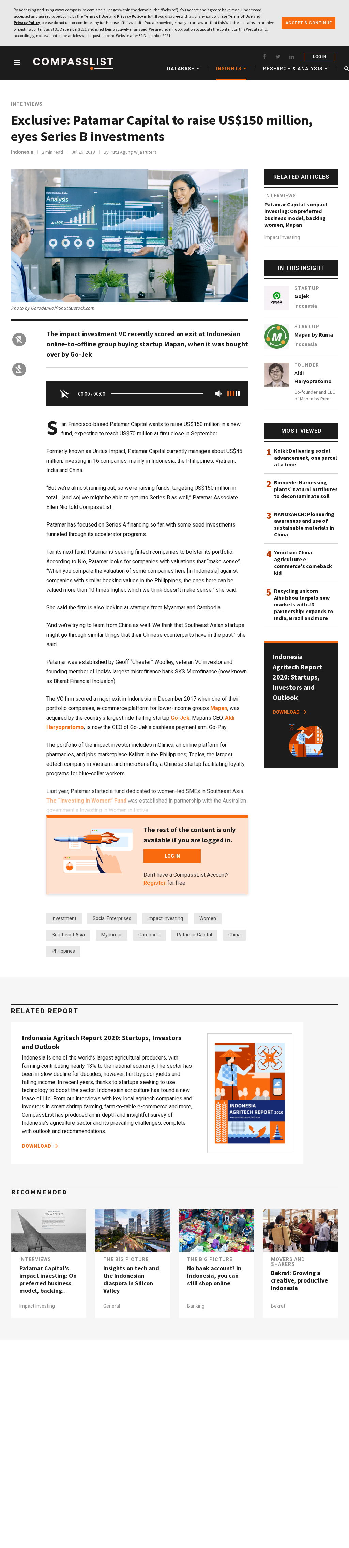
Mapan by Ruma (313, 334)
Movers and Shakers (288, 1262)
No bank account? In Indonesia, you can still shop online (214, 1276)
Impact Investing (165, 918)
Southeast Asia (68, 935)
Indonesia (22, 152)
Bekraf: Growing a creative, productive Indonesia (299, 1280)
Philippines (63, 951)
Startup (306, 288)
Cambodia (149, 935)
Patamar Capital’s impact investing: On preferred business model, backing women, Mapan (296, 214)
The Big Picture (126, 1259)
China (234, 935)
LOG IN (319, 56)
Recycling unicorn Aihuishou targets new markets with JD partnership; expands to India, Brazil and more (303, 604)
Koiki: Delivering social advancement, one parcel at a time (305, 457)
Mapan (218, 708)
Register (154, 883)
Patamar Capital (194, 935)
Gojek (301, 296)
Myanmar (111, 935)
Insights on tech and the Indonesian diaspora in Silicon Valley (131, 1279)
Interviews (27, 104)
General (111, 1306)
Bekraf (278, 1306)
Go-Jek (180, 718)
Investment (64, 918)
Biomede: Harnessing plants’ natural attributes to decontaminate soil (306, 489)
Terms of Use (96, 16)
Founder (306, 365)
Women (207, 918)
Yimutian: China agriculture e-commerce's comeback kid (303, 562)
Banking (195, 1306)
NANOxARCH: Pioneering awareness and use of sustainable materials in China (304, 524)
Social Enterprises (112, 918)
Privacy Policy (130, 16)
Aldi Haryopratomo (313, 376)
